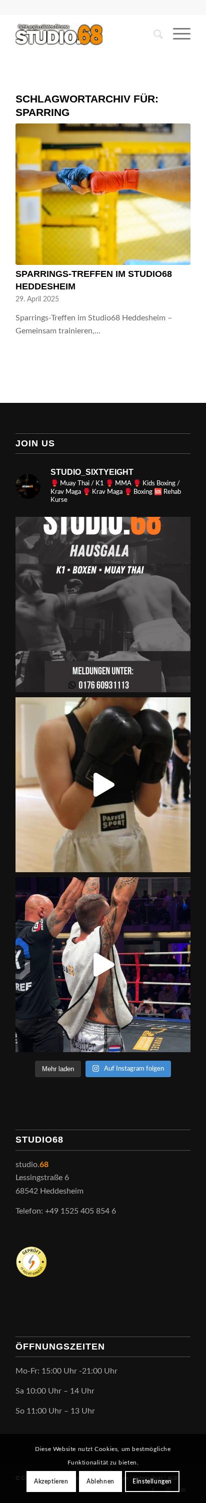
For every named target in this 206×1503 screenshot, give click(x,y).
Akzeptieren (51, 1482)
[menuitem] (153, 34)
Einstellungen (152, 1482)
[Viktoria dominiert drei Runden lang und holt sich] (103, 784)
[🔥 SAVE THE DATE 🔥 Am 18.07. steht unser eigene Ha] (103, 604)
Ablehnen (100, 1482)
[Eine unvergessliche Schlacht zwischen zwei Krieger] (103, 964)
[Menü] (176, 34)
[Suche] (153, 34)
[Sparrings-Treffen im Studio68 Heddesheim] (103, 194)
